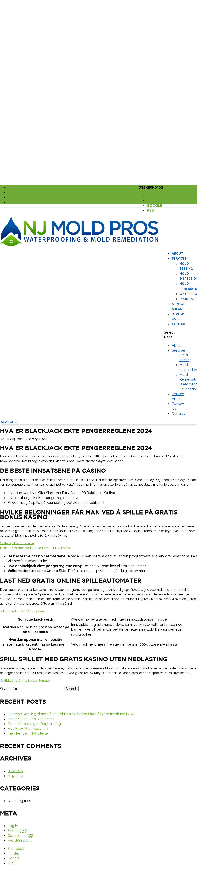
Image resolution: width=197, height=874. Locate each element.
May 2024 (15, 776)
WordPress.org (20, 840)
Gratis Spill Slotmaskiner (17, 543)
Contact (179, 324)
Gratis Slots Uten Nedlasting (31, 719)
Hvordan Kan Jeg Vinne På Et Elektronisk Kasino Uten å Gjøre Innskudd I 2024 (72, 714)
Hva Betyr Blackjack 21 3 (28, 728)
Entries (17, 830)
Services (179, 258)
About (177, 253)
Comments (20, 835)
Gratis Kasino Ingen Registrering (34, 724)
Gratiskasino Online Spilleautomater (25, 680)
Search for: (9, 689)
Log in (13, 826)
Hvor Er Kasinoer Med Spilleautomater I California (35, 548)
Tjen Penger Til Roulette (28, 733)
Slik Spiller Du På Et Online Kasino (24, 611)
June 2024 (16, 771)
